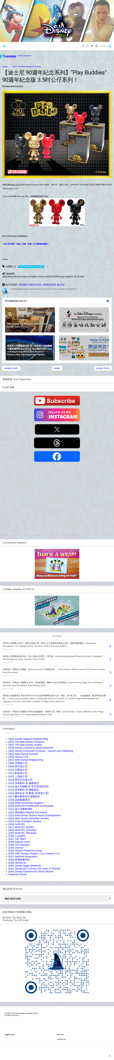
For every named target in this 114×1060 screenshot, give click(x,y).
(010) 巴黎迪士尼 (17, 769)
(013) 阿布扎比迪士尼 (20, 779)
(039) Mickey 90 (17, 862)
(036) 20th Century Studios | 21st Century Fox (33, 853)
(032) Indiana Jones (19, 841)
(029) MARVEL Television (22, 833)
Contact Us (61, 1039)
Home (5, 66)
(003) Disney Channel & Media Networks (31, 747)
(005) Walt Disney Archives (23, 754)
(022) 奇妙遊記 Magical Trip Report (27, 812)
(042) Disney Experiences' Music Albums (31, 871)
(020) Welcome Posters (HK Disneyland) (30, 805)
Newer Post (11, 368)
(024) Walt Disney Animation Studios (28, 818)
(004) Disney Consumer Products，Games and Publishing (40, 751)
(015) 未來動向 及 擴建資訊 (23, 789)
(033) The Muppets (18, 844)
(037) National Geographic (23, 856)
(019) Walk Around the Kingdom (26, 803)
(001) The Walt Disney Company (26, 66)
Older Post (103, 368)
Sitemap (60, 1034)
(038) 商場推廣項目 (19, 859)
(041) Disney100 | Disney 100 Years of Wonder (34, 868)
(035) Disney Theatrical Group (25, 850)
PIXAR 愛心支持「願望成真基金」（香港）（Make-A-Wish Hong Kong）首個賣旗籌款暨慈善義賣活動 (83, 352)
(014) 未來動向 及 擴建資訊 (23, 783)
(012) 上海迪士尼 (17, 776)
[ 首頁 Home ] (10, 1035)
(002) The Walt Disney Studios (25, 744)
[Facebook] (83, 46)
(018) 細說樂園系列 (19, 799)
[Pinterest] (96, 46)
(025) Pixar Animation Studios (24, 821)
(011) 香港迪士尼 (17, 773)
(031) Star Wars (17, 838)
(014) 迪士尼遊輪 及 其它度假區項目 (28, 786)
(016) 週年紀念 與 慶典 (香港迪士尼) (28, 793)
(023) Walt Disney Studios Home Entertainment (34, 815)
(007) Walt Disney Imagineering (25, 759)
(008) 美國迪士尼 (17, 763)
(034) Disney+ (16, 847)
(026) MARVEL (16, 824)
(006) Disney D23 (18, 757)
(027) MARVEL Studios (21, 827)
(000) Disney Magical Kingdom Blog (28, 739)
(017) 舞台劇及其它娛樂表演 (24, 796)
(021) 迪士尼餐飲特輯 (20, 809)
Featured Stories (17, 874)
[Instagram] (87, 46)
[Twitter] (92, 46)
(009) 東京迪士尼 (17, 766)
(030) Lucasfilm (16, 836)
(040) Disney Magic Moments (24, 865)
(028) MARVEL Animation (22, 830)
